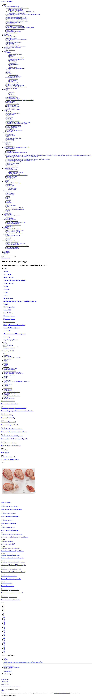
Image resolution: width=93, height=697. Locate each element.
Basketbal (8, 200)
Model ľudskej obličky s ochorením (11, 509)
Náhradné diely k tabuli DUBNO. (17, 13)
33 (4, 647)
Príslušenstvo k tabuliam (12, 33)
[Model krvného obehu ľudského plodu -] (10, 555)
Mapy (7, 90)
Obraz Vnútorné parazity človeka (11, 445)
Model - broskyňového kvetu (9, 530)
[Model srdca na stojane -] (6, 583)
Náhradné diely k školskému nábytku (12, 47)
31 (4, 644)
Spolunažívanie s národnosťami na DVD (15, 222)
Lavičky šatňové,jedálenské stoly (14, 42)
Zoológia (8, 71)
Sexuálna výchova (13, 79)
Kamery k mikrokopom (11, 179)
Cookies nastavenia (7, 668)
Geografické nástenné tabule (12, 106)
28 (4, 640)
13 (4, 621)
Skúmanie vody (10, 218)
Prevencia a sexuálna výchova (13, 77)
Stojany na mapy (10, 108)
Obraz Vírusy (5, 452)
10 (4, 617)
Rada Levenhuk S (13, 173)
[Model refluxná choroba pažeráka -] (9, 576)
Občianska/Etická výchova (9, 219)
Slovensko (11, 92)
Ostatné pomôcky (10, 140)
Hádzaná (8, 196)
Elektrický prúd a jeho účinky (13, 121)
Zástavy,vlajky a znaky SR (12, 223)
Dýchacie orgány (13, 60)
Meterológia (9, 217)
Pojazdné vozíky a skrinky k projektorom (15, 243)
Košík (6, 253)
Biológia (5, 286)
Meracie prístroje (10, 129)
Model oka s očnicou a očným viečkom (12, 551)
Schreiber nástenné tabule (12, 83)
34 (4, 648)
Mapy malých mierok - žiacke (13, 98)
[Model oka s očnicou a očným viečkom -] (10, 548)
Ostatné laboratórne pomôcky (13, 163)
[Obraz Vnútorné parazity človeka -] (9, 442)
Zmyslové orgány (13, 61)
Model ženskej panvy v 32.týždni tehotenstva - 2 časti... (17, 411)
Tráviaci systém (12, 63)
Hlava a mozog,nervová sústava (16, 58)
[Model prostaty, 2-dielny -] (7, 415)
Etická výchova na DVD (12, 221)
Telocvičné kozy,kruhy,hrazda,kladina (15, 207)
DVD (7, 136)
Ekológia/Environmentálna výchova (11, 215)
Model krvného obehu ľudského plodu (12, 558)
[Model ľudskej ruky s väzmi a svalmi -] (10, 590)
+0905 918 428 (5, 679)
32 (4, 646)
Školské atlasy (9, 102)
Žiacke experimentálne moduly (13, 125)
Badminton (8, 202)
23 (4, 634)
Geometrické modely (11, 150)
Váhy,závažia (9, 164)
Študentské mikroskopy (11, 176)
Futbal (7, 198)
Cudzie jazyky (9, 186)
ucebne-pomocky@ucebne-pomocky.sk (11, 686)
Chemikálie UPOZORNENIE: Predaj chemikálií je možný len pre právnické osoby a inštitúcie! (28, 159)
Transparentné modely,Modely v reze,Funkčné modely (18, 122)
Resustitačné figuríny (14, 75)
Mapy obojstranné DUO (12, 97)
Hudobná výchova (7, 211)
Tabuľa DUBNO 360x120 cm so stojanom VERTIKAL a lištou (21, 11)
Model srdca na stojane (7, 586)
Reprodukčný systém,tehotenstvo (16, 68)
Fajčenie (11, 81)
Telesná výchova (7, 190)
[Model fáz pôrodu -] (19, 499)
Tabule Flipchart (10, 30)
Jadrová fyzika (9, 131)
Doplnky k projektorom (8, 240)
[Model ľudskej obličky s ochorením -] (9, 506)
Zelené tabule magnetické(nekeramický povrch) (17, 21)
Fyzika (5, 110)
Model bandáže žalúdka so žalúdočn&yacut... (14, 439)
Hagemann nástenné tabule (12, 84)
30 (4, 643)
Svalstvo (11, 56)
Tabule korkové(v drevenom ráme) (14, 25)
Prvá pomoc (9, 73)
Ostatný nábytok (7, 48)
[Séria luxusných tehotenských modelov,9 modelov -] (13, 562)
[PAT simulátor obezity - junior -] (8, 456)
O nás (4, 342)
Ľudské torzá (12, 55)
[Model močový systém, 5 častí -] (8, 422)
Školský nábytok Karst (11, 36)
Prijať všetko (4, 695)
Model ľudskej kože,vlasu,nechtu (10, 600)
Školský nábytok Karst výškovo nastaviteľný (16, 39)
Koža (10, 65)
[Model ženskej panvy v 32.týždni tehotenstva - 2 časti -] (13, 408)
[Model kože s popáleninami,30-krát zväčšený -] (11, 534)
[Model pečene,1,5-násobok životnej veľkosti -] (11, 428)
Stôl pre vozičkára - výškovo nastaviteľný (16, 46)
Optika (8, 115)
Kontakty (5, 344)
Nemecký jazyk (12, 189)
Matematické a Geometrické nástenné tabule (16, 152)
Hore (2, 690)
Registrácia (7, 252)
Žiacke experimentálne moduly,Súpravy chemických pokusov (20, 160)
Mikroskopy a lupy (7, 168)
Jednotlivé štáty (12, 96)
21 (4, 631)
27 (4, 639)
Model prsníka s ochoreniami (9, 404)
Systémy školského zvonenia (13, 235)
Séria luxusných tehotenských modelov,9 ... (13, 565)
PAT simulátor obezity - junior (10, 459)
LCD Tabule (6, 34)
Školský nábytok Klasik (11, 38)
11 (4, 618)
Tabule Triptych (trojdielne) (12, 6)
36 (4, 651)
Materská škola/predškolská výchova (11, 229)
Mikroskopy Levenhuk (11, 169)
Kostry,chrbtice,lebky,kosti (15, 54)
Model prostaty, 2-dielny (8, 418)
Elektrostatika (9, 117)
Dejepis (5, 132)
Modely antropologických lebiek (13, 138)
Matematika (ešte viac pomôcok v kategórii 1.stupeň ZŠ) (16, 147)
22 (4, 632)
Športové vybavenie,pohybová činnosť (15, 230)
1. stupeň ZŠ (6, 181)
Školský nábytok (7, 35)
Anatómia (8, 52)
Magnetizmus (9, 119)
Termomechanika (10, 114)
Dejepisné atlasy (10, 139)
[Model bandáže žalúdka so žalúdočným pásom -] (12, 436)
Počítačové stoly (10, 40)
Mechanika (8, 111)
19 (4, 628)
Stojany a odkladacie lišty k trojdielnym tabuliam (17, 8)
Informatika (6, 227)
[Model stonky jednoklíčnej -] (7, 520)
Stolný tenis (9, 204)
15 (4, 623)
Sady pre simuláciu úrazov (15, 76)
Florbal (8, 210)
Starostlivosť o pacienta (11, 88)
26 (4, 638)
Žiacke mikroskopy (10, 177)
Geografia (5, 89)
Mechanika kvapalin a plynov (13, 113)
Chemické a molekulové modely (13, 161)
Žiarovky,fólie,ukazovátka (12, 242)
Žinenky (8, 197)
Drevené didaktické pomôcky (13, 231)
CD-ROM (8, 144)
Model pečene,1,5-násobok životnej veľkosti (14, 431)
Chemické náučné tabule (12, 165)
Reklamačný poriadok (8, 666)
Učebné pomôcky (6, 258)
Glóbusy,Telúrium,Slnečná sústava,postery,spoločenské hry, (20, 100)
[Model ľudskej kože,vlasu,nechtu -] (9, 597)
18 (4, 627)
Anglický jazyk (12, 188)
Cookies (5, 660)
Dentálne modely (13, 67)
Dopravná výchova (7, 214)
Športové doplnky (10, 193)
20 (4, 630)
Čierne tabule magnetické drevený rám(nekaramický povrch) (20, 27)
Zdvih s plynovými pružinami (16, 9)
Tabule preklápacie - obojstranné (13, 22)
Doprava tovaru (7, 664)
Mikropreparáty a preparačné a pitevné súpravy (17, 175)
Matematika (9, 184)
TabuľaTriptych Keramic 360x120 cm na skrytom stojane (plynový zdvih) (23, 14)
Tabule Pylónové (10, 15)
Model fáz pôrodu (6, 502)
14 (4, 622)
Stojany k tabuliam (10, 23)
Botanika (8, 69)
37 (4, 652)
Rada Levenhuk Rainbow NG (16, 172)
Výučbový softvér (10, 101)
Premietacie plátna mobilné (12, 244)
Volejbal (8, 201)
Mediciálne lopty (10, 194)
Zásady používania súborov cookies (62, 693)
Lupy (7, 180)
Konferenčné (9, 236)
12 (4, 619)
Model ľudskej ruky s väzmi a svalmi (12, 593)
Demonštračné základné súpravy (13, 126)
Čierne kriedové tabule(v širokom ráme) (15, 29)
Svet (10, 93)
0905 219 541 (5, 681)
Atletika (8, 192)
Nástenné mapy (10, 134)
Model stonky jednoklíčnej (8, 523)
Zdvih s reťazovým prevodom (16, 10)
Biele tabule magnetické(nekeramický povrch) (16, 18)
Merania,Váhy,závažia (11, 127)
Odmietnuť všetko (12, 695)
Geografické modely (11, 105)
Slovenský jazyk (7, 142)
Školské (8, 239)
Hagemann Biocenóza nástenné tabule (15, 85)
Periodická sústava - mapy (12, 167)
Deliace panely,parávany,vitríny (13, 31)
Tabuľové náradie (10, 151)
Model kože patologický (8, 544)
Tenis (7, 206)
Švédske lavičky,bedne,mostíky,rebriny (15, 209)
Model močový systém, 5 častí (9, 425)
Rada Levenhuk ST (13, 171)
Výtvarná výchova (7, 213)
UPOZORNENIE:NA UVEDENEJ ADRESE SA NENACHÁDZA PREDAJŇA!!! (23, 662)
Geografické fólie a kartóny (12, 104)
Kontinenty (11, 94)
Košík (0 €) (12, 348)
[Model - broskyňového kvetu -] (8, 527)
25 (4, 636)
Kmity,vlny (9, 118)
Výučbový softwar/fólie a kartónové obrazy (16, 86)
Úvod (4, 4)
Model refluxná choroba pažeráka (11, 579)
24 (4, 635)
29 (4, 642)
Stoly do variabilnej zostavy (12, 44)
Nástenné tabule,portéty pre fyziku (14, 130)
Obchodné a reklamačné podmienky (11, 667)
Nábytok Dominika (10, 50)
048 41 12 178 (5, 684)
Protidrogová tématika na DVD (13, 225)
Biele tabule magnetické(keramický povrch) (16, 17)
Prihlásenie (6, 251)
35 (4, 649)
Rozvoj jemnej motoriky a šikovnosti (14, 232)
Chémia (5, 154)
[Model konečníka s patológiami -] (8, 513)
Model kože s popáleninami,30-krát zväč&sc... (14, 537)
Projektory (5, 234)
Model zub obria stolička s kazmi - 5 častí (13, 572)
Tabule (5, 5)
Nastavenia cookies (75, 693)
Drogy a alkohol (13, 80)
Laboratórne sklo (10, 157)
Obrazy (8, 72)
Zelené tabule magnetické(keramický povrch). (16, 19)
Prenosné (8, 238)
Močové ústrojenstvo (14, 64)
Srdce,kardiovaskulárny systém (16, 59)
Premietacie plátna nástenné (12, 247)
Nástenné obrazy (10, 146)
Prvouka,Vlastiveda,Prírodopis (13, 182)
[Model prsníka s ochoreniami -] (8, 401)
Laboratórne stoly (10, 43)
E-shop (5, 268)
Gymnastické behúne (11, 205)
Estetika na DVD (10, 226)
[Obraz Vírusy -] (4, 449)
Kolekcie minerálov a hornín (12, 109)
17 (4, 626)
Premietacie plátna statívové (12, 248)
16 (4, 624)
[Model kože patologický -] (7, 541)
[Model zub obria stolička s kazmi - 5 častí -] (11, 569)
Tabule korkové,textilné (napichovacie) (15, 26)
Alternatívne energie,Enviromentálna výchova (16, 123)
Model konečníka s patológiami (10, 516)
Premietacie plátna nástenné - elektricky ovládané (17, 246)
